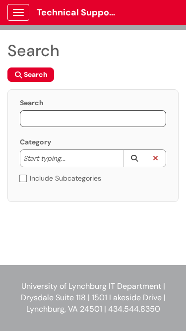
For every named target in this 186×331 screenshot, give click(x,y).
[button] (134, 158)
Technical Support (77, 12)
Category (35, 141)
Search (32, 102)
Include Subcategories (65, 178)
